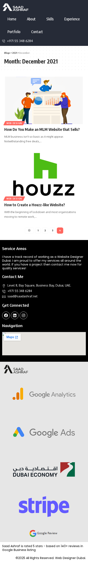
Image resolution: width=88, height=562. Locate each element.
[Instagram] (23, 315)
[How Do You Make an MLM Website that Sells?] (44, 100)
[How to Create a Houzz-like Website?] (44, 175)
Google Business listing (19, 550)
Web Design (14, 123)
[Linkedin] (15, 315)
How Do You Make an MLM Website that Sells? (42, 129)
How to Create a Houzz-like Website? (34, 204)
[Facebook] (6, 315)
